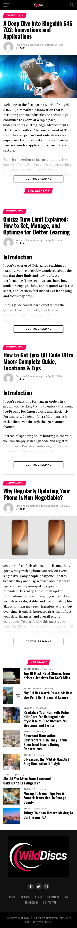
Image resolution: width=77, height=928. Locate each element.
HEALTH (39, 897)
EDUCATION (53, 897)
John (22, 47)
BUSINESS (25, 897)
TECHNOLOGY (31, 902)
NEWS (12, 897)
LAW (66, 897)
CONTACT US (49, 902)
